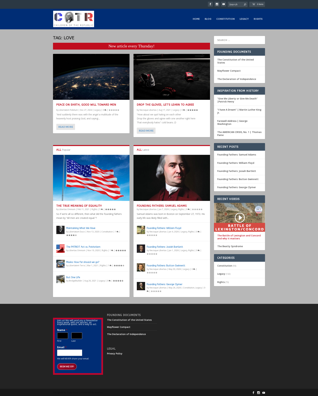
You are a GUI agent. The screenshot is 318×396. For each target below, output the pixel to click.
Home (196, 19)
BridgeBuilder (75, 280)
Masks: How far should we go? (82, 262)
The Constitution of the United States (235, 61)
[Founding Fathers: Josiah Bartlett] (141, 248)
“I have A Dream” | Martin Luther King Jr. (239, 111)
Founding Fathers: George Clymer (164, 284)
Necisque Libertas (148, 110)
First (59, 340)
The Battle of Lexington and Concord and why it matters (239, 237)
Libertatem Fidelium (68, 110)
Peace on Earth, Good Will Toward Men (86, 104)
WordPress (99, 392)
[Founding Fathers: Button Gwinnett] (141, 267)
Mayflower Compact (229, 70)
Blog (208, 19)
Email (62, 347)
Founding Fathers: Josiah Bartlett (165, 246)
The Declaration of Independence (236, 79)
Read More (65, 126)
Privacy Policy (114, 353)
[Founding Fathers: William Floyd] (141, 230)
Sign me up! (67, 366)
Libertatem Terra (77, 265)
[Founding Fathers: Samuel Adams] (171, 178)
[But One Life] (60, 279)
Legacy (244, 19)
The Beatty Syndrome (230, 246)
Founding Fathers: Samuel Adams (162, 205)
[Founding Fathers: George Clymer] (141, 286)
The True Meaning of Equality (79, 205)
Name (62, 330)
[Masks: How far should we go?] (60, 264)
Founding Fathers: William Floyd (164, 228)
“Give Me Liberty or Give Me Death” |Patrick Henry (237, 100)
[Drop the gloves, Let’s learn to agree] (171, 77)
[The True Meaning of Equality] (91, 178)
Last (73, 340)
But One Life (73, 277)
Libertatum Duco (77, 231)
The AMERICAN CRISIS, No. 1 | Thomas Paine (239, 133)
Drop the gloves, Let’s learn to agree (165, 104)
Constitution (225, 19)
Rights (258, 19)
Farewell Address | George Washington (232, 122)
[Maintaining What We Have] (60, 230)
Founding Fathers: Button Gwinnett (166, 265)
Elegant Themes (73, 392)
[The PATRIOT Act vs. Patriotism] (60, 248)
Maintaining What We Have (80, 228)
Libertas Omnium (67, 209)
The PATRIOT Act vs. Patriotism (83, 246)
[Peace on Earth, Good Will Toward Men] (91, 77)
